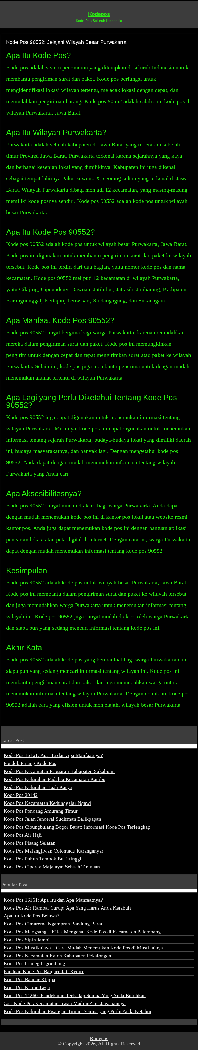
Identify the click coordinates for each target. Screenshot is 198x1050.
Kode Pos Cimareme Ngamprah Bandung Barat (53, 923)
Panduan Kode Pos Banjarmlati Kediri (44, 971)
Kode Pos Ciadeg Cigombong (34, 963)
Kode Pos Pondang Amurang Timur (41, 811)
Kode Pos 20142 (21, 795)
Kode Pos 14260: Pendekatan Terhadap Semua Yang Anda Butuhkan (75, 995)
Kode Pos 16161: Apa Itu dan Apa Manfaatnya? (53, 755)
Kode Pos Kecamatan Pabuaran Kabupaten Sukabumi (59, 771)
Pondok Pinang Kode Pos (30, 763)
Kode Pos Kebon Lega (27, 987)
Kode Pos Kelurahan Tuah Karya (38, 787)
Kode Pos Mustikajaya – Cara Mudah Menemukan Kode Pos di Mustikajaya (83, 947)
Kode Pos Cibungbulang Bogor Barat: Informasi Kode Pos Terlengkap (77, 827)
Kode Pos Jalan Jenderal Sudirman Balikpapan (52, 819)
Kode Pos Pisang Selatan (29, 843)
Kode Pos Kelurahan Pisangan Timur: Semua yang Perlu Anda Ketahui (77, 1011)
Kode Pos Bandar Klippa (29, 979)
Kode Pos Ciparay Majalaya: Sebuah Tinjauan (52, 866)
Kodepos (99, 14)
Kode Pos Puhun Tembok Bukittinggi (42, 859)
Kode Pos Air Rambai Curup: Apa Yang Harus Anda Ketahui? (68, 908)
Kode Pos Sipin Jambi (27, 939)
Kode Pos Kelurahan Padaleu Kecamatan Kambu (54, 779)
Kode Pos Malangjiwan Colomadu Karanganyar (53, 851)
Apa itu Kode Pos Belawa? (31, 916)
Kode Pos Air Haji (23, 835)
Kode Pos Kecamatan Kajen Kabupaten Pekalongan (57, 955)
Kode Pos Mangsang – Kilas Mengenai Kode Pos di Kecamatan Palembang (82, 931)
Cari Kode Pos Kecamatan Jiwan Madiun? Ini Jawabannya (65, 1003)
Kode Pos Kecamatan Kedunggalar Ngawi (47, 803)
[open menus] (6, 13)
